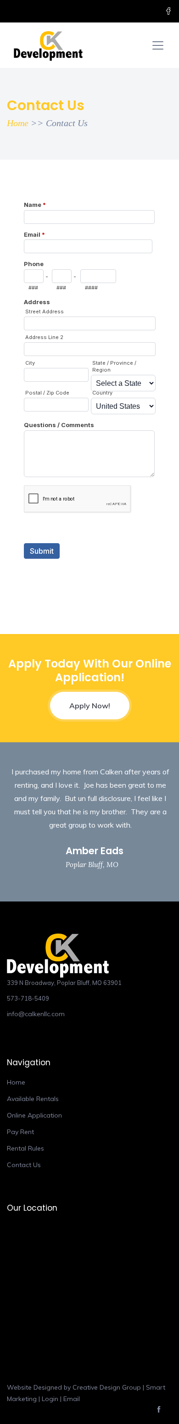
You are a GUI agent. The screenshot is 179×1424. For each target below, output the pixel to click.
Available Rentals (33, 1099)
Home (17, 123)
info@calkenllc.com (36, 1014)
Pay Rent (20, 1132)
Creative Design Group (107, 1387)
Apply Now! (89, 705)
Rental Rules (25, 1148)
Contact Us (24, 1165)
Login (50, 1399)
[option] (89, 822)
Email (71, 1399)
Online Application (34, 1115)
